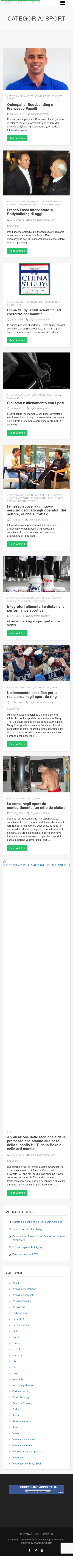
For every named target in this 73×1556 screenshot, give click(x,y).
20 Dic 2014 (16, 319)
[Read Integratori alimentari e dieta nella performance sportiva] (36, 574)
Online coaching (21, 1391)
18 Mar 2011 (17, 1154)
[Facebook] (29, 1550)
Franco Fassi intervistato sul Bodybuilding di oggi (31, 211)
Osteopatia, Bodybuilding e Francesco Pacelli (30, 106)
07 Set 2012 (17, 702)
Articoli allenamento (20, 96)
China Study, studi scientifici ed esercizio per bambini (34, 311)
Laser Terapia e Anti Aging (27, 1229)
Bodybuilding (42, 96)
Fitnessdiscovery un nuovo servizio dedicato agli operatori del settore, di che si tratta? (36, 510)
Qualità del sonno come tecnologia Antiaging (37, 1222)
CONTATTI (47, 1534)
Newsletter (18, 1379)
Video (42, 601)
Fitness (28, 204)
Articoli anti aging (18, 497)
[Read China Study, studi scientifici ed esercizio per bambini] (36, 279)
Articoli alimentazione (20, 201)
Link (14, 1373)
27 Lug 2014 (17, 616)
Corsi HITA (18, 1319)
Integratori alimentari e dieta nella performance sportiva (35, 608)
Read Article (16, 138)
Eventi (15, 1337)
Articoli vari (18, 1307)
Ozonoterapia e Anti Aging (27, 1247)
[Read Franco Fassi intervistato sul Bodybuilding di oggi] (36, 172)
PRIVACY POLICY (30, 1534)
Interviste (17, 1355)
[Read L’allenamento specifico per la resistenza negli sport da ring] (36, 663)
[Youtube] (42, 1550)
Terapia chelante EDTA (25, 1254)
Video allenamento (22, 1445)
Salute (49, 204)
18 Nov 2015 (17, 114)
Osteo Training (20, 1397)
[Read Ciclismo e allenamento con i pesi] (36, 370)
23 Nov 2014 (17, 408)
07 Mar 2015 (17, 219)
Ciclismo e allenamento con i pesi (35, 402)
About (15, 1283)
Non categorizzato (22, 1385)
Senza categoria (21, 1421)
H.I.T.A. (16, 1349)
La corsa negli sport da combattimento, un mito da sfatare (36, 805)
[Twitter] (35, 1550)
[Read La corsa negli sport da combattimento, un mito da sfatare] (36, 774)
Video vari (18, 1457)
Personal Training (22, 1403)
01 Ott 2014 (16, 519)
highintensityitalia (40, 114)
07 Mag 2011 (17, 813)
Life (14, 1367)
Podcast (56, 96)
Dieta (38, 301)
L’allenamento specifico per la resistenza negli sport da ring (32, 694)
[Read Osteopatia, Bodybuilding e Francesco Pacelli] (36, 68)
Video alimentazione (23, 1439)
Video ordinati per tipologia (27, 1451)
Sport (10, 99)
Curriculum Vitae (21, 1325)
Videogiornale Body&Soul (26, 1463)
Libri (14, 1361)
